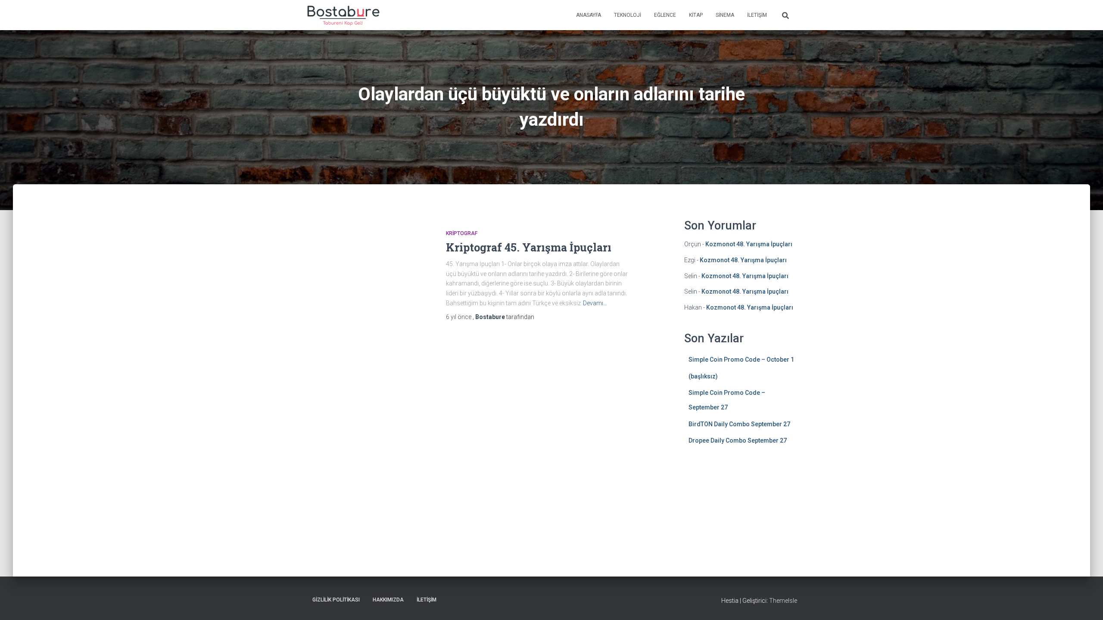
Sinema (725, 15)
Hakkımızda (388, 600)
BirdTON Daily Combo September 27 (739, 424)
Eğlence (665, 15)
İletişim (757, 15)
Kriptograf (461, 233)
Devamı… (595, 303)
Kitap (696, 15)
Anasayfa (588, 15)
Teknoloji (627, 15)
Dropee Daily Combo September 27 (738, 440)
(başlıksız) (703, 376)
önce (459, 316)
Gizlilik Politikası (336, 600)
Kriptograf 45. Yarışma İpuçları (528, 247)
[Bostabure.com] (342, 15)
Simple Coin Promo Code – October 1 (741, 359)
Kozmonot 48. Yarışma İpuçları (748, 244)
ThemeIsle (783, 600)
